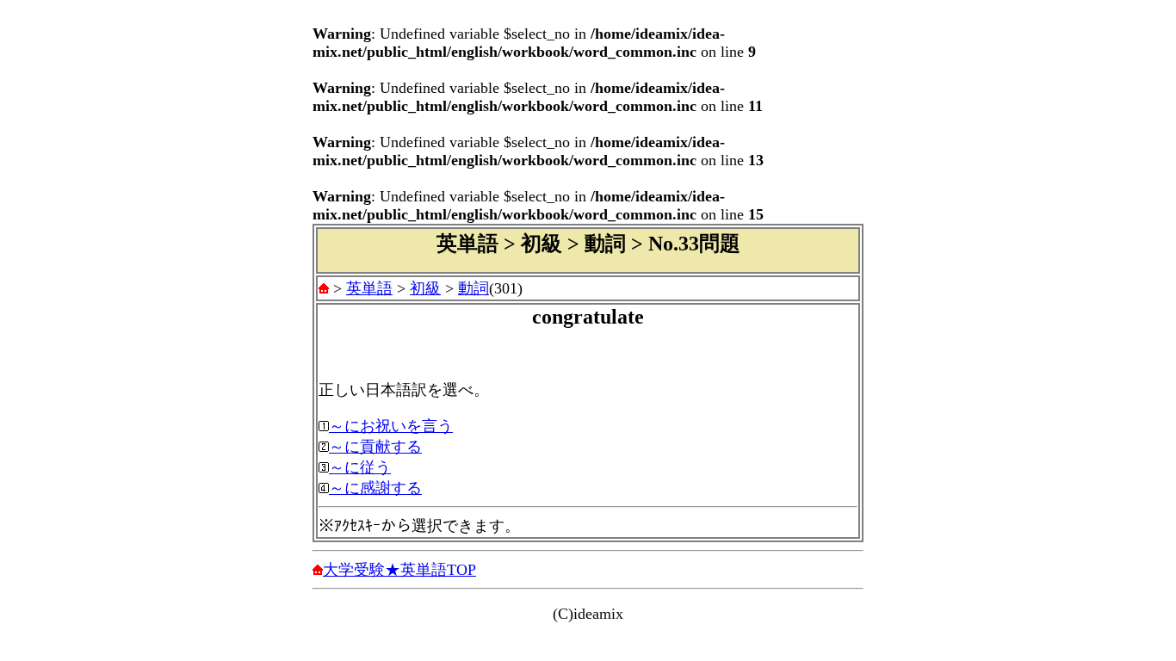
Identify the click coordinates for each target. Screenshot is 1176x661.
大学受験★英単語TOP (399, 569)
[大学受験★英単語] (324, 288)
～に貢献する (375, 446)
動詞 (473, 288)
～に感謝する (375, 488)
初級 (425, 288)
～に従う (360, 467)
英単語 (369, 288)
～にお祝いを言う (391, 426)
